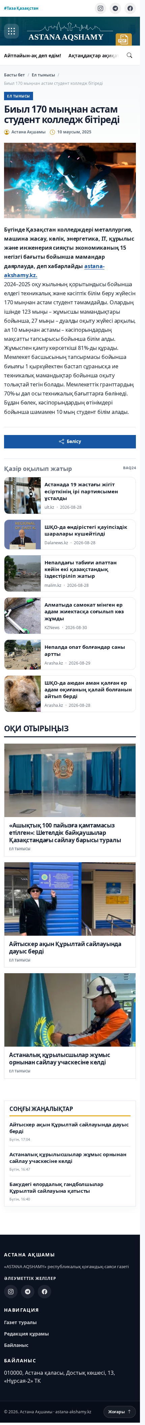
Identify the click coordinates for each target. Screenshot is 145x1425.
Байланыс (16, 1345)
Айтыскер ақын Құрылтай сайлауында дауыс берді (65, 947)
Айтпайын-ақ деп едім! (32, 55)
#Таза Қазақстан (21, 8)
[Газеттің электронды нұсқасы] (124, 40)
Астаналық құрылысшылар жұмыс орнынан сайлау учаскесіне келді (59, 1058)
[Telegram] (115, 8)
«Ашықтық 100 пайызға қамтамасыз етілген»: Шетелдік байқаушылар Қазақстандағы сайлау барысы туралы (65, 832)
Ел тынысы (43, 75)
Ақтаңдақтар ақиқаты (96, 55)
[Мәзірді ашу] (11, 31)
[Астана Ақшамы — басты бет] (70, 31)
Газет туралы (20, 1322)
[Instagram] (100, 8)
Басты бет (14, 75)
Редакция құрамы (26, 1333)
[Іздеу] (129, 55)
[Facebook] (130, 8)
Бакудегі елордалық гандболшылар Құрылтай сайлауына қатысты (56, 1187)
